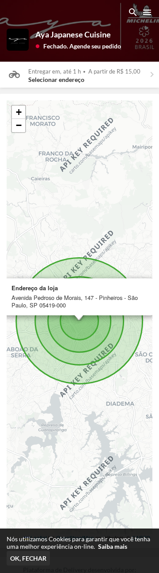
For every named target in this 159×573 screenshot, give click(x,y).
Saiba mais (112, 546)
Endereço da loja (34, 288)
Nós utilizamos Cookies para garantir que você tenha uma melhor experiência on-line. (78, 542)
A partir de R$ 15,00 (114, 71)
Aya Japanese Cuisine (73, 34)
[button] (78, 45)
